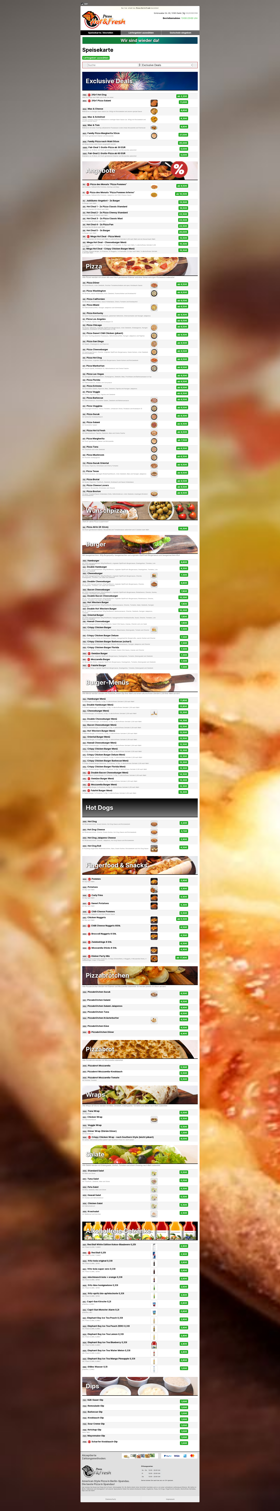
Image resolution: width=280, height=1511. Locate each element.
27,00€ (183, 134)
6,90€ (184, 1007)
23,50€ (183, 214)
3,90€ (184, 839)
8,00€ (184, 1138)
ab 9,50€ (182, 186)
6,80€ (184, 110)
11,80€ (183, 700)
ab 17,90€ (182, 957)
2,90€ (184, 1246)
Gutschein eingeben (180, 32)
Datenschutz (110, 1499)
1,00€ (184, 1368)
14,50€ (183, 528)
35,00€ (183, 143)
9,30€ (184, 568)
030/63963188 (191, 13)
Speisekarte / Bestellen (100, 32)
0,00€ (184, 149)
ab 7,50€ (182, 440)
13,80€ (183, 706)
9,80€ (184, 583)
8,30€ (184, 118)
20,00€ (183, 232)
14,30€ (183, 720)
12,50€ (183, 238)
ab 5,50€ (182, 919)
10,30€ (183, 597)
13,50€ (183, 202)
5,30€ (184, 905)
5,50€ (184, 913)
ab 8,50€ (182, 393)
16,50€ (183, 208)
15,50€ (183, 244)
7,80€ (184, 591)
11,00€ (183, 102)
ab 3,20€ (182, 96)
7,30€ (184, 575)
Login (85, 4)
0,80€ (184, 1303)
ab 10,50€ (181, 194)
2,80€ (184, 1319)
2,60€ (184, 1262)
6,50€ (184, 993)
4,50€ (183, 847)
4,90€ (183, 896)
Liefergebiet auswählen (141, 32)
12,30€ (183, 712)
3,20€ (184, 823)
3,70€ (184, 831)
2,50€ (184, 1213)
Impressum (170, 1499)
